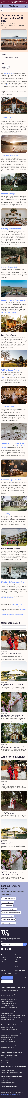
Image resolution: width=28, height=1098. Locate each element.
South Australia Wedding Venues (9, 1029)
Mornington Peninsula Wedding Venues (10, 1017)
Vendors (16, 963)
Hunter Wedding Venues (6, 1001)
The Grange (6, 514)
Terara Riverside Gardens (12, 443)
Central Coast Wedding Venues (8, 1003)
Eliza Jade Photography (7, 597)
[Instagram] (5, 949)
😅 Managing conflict (7, 902)
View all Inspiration (13, 627)
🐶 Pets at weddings (7, 916)
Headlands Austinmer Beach (13, 582)
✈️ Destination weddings (8, 919)
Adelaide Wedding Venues (7, 1027)
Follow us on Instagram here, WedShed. (12, 614)
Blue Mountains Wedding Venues (9, 1007)
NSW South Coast (9, 73)
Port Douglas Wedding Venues (8, 1057)
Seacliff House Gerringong (13, 300)
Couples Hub (18, 957)
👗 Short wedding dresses (8, 898)
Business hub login (7, 981)
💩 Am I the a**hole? (7, 905)
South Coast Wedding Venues (8, 995)
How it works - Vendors (6, 973)
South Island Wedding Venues (8, 1080)
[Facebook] (2, 949)
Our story (3, 957)
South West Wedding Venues (8, 1037)
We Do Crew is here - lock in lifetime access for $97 (14, 2)
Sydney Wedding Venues (7, 992)
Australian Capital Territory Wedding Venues (11, 1072)
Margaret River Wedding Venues (8, 1041)
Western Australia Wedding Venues (9, 1035)
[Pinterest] (7, 949)
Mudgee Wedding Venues (7, 997)
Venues (16, 961)
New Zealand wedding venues (8, 1078)
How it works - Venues (6, 975)
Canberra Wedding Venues (7, 1070)
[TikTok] (10, 949)
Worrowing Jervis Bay (11, 480)
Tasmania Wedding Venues (7, 1047)
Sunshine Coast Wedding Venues (9, 1055)
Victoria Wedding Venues (7, 1013)
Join (25, 944)
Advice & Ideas (18, 965)
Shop (16, 959)
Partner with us (7, 978)
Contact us (3, 959)
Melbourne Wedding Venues (7, 1019)
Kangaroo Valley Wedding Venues (9, 999)
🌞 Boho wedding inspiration (9, 909)
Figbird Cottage (8, 193)
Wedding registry (19, 966)
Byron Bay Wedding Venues (7, 1005)
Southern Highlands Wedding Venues (10, 994)
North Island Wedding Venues (8, 1082)
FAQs (16, 973)
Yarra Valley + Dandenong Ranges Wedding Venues (13, 1015)
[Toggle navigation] (2, 6)
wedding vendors (9, 84)
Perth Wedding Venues (6, 1039)
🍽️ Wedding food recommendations (11, 912)
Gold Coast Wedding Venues (8, 1059)
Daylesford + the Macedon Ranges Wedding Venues (13, 1021)
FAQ (2, 961)
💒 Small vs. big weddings (8, 923)
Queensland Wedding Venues (8, 1062)
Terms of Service (6, 1094)
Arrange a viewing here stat (8, 312)
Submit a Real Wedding (20, 977)
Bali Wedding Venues (6, 1088)
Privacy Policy (16, 1094)
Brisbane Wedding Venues (7, 1060)
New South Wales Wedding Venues (9, 990)
